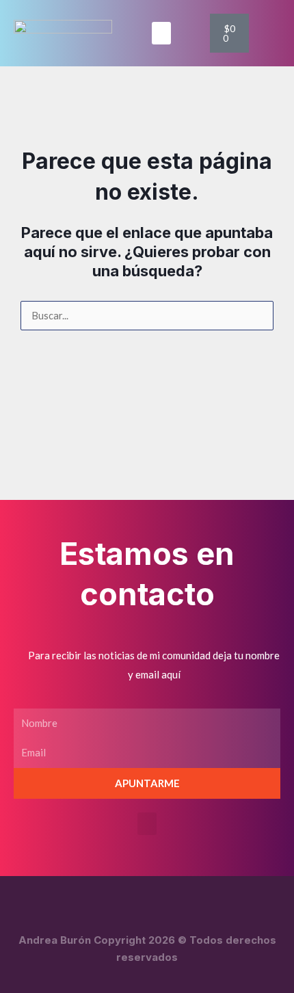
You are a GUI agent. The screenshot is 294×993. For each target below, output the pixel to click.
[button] (161, 33)
